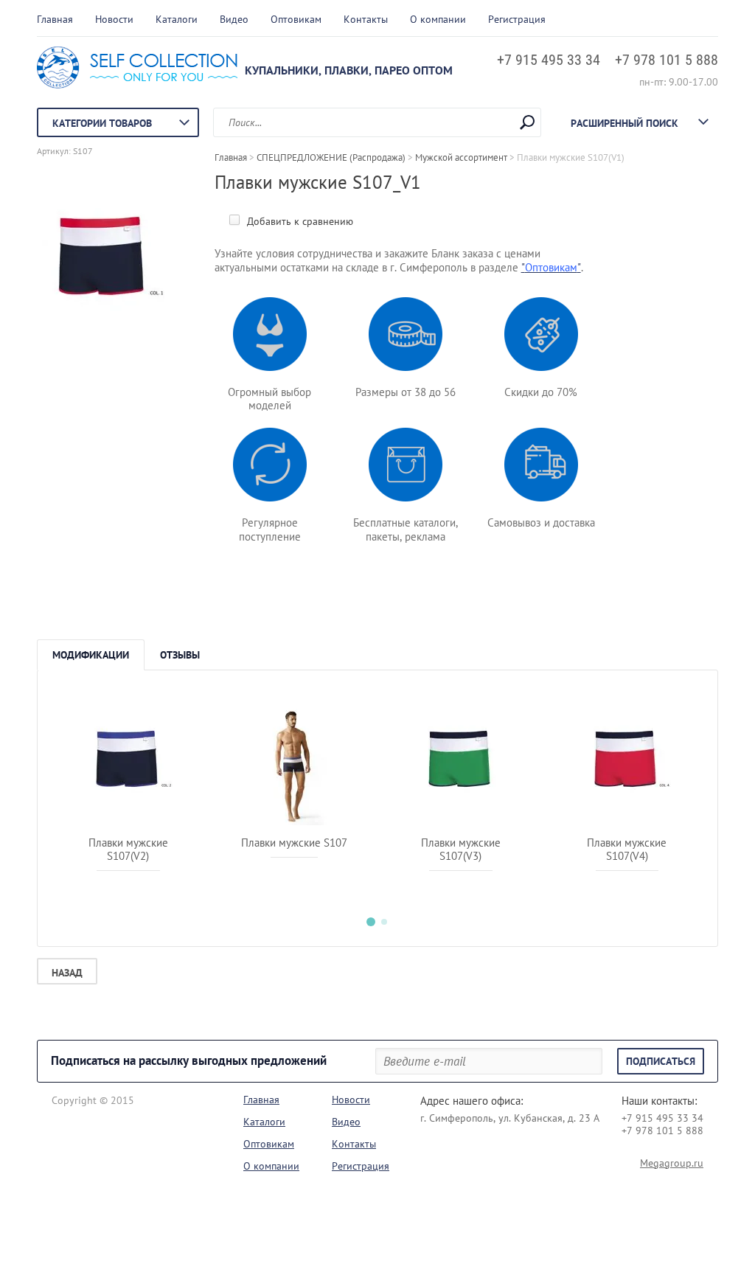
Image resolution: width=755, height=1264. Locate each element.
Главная (55, 19)
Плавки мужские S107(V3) (461, 849)
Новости (114, 19)
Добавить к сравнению (298, 221)
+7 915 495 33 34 (548, 60)
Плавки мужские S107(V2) (128, 849)
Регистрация (517, 19)
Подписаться (660, 1061)
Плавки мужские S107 (294, 843)
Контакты (366, 19)
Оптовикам (296, 19)
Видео (234, 19)
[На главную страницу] (137, 69)
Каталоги (177, 19)
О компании (438, 19)
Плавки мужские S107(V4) (627, 849)
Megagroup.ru (671, 1163)
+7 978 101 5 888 (666, 60)
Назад (67, 972)
